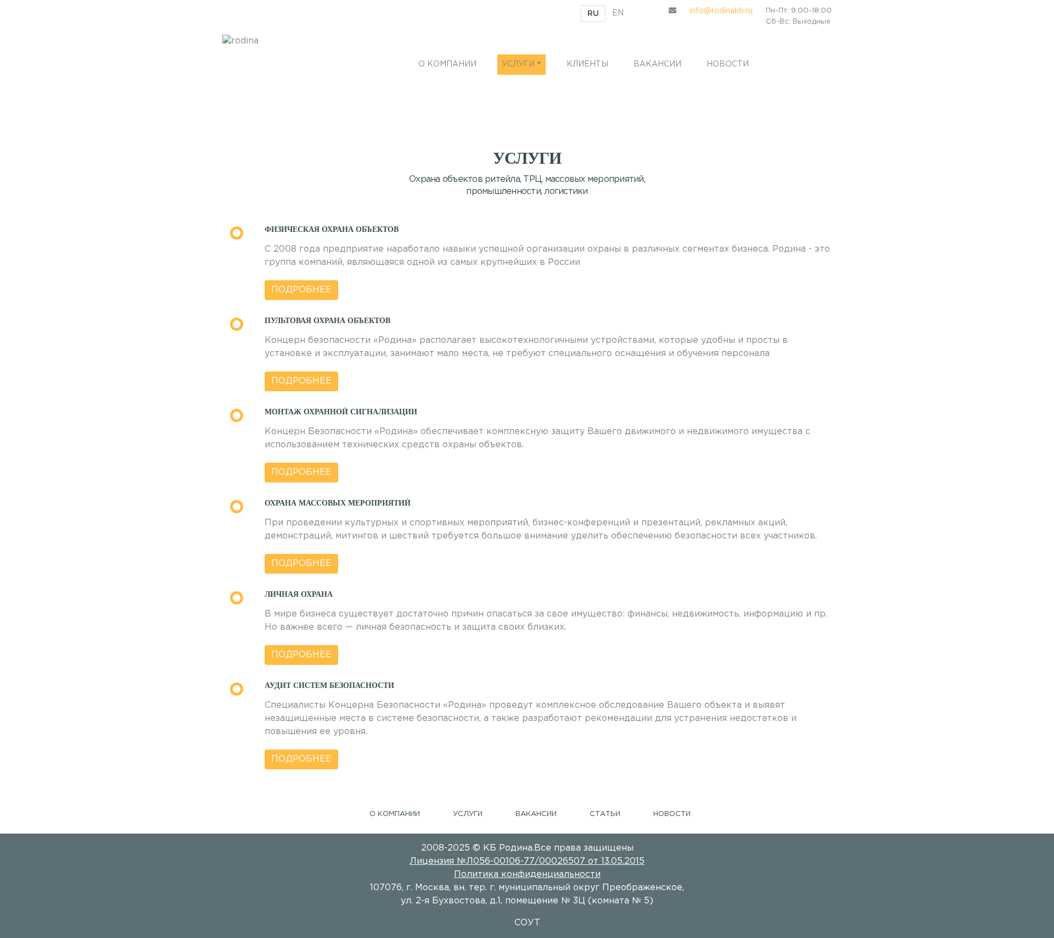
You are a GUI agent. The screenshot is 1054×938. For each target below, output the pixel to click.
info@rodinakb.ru (721, 11)
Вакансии (657, 64)
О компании (447, 64)
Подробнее (301, 290)
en (618, 13)
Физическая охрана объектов (332, 229)
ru (593, 13)
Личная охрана (299, 594)
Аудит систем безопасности (329, 685)
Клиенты (587, 64)
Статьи (605, 814)
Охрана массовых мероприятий (338, 503)
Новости (728, 64)
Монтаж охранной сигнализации (341, 412)
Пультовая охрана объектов (327, 321)
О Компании (394, 814)
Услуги (518, 64)
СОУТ (527, 923)
